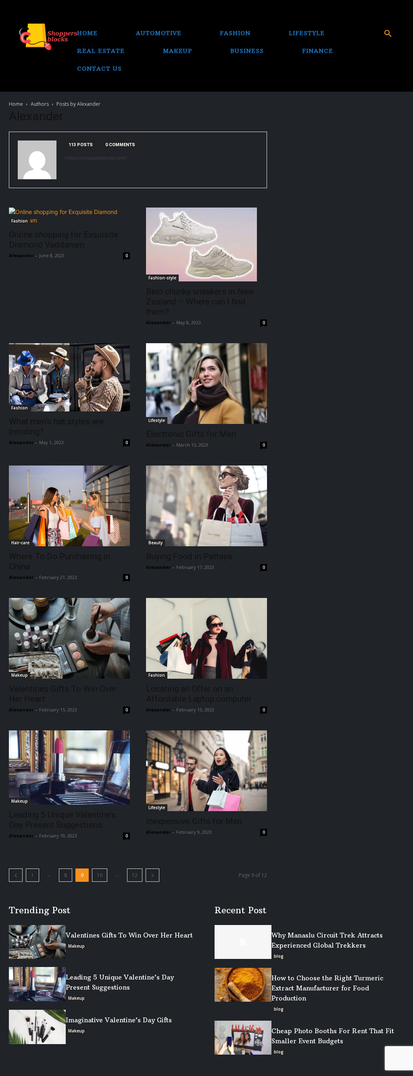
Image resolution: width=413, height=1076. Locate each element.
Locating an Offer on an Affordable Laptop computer (199, 694)
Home (16, 104)
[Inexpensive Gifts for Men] (206, 770)
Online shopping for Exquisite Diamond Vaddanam (63, 240)
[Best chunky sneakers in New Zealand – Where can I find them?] (206, 244)
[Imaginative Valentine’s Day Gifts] (37, 1027)
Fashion (19, 221)
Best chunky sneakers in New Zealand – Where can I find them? (200, 302)
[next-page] (152, 875)
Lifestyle (156, 420)
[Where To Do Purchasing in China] (69, 506)
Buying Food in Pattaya (189, 556)
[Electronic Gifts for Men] (206, 383)
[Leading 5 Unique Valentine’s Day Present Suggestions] (69, 767)
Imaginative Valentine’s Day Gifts (119, 1020)
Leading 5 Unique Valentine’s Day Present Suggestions (62, 820)
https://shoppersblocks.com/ (96, 158)
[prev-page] (16, 875)
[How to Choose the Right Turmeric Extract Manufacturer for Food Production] (243, 985)
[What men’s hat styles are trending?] (69, 377)
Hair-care (20, 542)
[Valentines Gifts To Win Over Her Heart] (69, 638)
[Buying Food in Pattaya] (206, 506)
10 (99, 875)
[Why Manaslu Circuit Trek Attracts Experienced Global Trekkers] (243, 942)
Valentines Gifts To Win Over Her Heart (129, 935)
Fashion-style (162, 278)
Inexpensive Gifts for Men (194, 821)
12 (135, 875)
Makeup (19, 675)
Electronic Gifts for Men (191, 434)
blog (279, 956)
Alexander (21, 255)
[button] (388, 34)
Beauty (155, 542)
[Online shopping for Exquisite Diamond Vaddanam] (69, 216)
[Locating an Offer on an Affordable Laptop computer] (206, 638)
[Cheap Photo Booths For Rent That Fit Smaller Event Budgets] (243, 1038)
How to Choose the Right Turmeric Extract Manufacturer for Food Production (327, 988)
